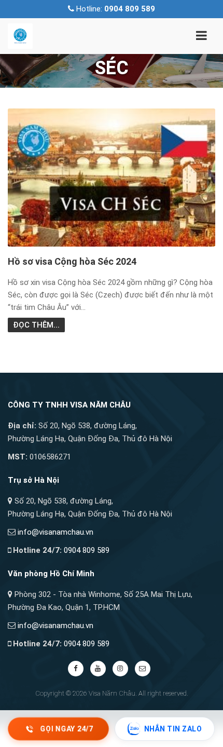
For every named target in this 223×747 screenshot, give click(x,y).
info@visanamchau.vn (55, 532)
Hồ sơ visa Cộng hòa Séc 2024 (72, 261)
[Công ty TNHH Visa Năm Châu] (20, 35)
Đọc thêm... (36, 325)
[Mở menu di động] (201, 37)
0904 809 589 (86, 550)
